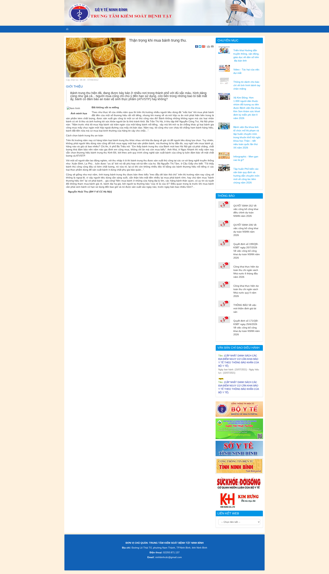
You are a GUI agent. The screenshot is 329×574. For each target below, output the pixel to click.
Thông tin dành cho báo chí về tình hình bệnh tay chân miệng (246, 85)
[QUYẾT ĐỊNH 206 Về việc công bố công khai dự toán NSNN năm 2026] (224, 223)
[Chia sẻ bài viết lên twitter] (200, 46)
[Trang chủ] (164, 12)
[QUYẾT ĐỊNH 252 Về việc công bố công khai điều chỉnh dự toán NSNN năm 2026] (224, 204)
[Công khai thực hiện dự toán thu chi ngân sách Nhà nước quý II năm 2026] (224, 284)
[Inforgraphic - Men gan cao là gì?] (224, 155)
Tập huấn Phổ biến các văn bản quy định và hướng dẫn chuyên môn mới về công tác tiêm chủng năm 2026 (246, 175)
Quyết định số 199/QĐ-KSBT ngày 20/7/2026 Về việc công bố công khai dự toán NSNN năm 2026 (246, 251)
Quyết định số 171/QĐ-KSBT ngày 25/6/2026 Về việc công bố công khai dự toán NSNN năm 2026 (246, 327)
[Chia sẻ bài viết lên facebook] (196, 46)
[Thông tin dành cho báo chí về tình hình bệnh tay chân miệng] (224, 80)
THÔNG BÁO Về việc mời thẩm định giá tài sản (244, 308)
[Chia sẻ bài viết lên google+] (203, 46)
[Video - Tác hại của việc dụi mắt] (224, 68)
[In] (208, 46)
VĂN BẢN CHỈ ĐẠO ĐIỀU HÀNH (238, 347)
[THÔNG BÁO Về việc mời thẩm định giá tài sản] (224, 303)
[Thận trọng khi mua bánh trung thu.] (96, 57)
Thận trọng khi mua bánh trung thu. (158, 40)
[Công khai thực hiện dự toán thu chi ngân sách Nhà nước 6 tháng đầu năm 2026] (224, 265)
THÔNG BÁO (226, 195)
